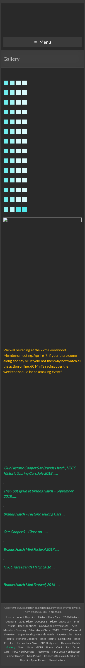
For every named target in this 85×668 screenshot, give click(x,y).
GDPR (39, 647)
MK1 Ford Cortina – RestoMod (30, 651)
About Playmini (26, 617)
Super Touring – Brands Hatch (36, 634)
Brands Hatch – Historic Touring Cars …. (35, 514)
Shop (21, 647)
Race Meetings (27, 625)
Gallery (10, 647)
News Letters (57, 660)
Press (49, 647)
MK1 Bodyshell (49, 643)
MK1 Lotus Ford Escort (66, 651)
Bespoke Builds (70, 643)
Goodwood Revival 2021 (53, 625)
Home (10, 617)
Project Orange (15, 656)
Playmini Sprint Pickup (33, 660)
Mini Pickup (34, 656)
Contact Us (63, 647)
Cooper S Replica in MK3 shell (61, 656)
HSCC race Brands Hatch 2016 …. (29, 567)
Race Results (64, 634)
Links (30, 647)
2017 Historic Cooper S (33, 621)
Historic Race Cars (49, 617)
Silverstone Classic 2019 (44, 630)
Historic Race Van (60, 621)
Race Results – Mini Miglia (55, 638)
